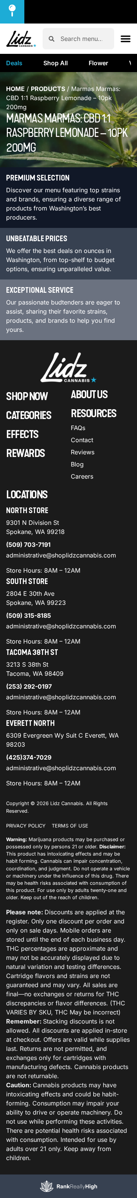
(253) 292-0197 (29, 686)
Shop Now (27, 396)
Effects (22, 434)
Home (15, 89)
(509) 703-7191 (28, 544)
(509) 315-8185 (28, 615)
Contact (82, 440)
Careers (82, 476)
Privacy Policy (26, 826)
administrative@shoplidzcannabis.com (61, 555)
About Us (89, 394)
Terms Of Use (70, 826)
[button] (125, 38)
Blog (77, 464)
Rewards (25, 453)
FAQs (78, 428)
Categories (28, 415)
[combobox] (84, 38)
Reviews (82, 452)
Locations (27, 494)
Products (48, 89)
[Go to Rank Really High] (68, 1186)
